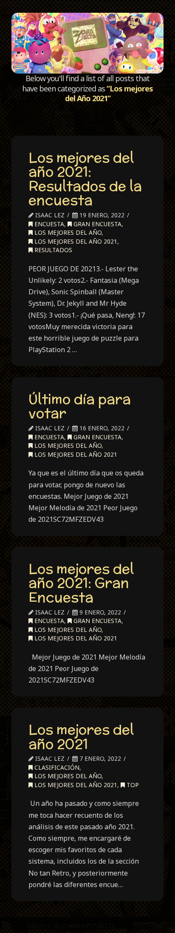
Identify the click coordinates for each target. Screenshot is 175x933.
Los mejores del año (67, 232)
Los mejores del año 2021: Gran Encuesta (81, 583)
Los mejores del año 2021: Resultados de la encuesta (85, 179)
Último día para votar (79, 406)
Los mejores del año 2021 (81, 737)
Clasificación (56, 767)
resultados (52, 250)
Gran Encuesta (96, 224)
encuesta (48, 224)
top (132, 785)
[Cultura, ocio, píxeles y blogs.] (87, 43)
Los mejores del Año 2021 (75, 241)
